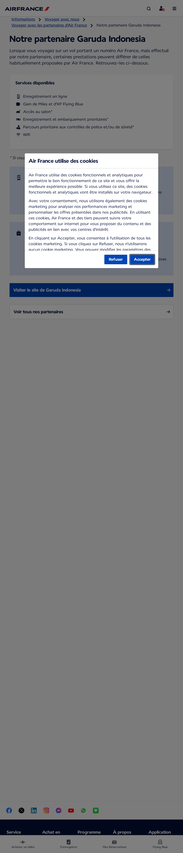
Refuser (116, 259)
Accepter (142, 259)
